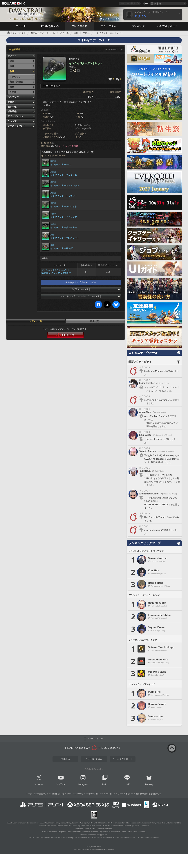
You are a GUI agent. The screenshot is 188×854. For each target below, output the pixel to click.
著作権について (57, 794)
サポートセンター (95, 794)
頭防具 (53, 161)
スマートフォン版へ (96, 739)
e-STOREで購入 (94, 759)
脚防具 (53, 193)
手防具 (53, 182)
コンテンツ (13, 97)
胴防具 (53, 172)
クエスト (12, 102)
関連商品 (65, 759)
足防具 (53, 203)
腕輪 (52, 235)
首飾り (53, 224)
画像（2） (95, 321)
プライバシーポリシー (76, 794)
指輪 (52, 245)
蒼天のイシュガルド (61, 270)
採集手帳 (12, 111)
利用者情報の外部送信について (149, 794)
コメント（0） (36, 321)
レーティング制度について (37, 794)
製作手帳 (12, 106)
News (40, 784)
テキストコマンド (16, 126)
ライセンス (110, 794)
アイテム (12, 56)
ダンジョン (46, 270)
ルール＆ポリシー (125, 794)
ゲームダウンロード (123, 759)
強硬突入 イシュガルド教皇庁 (56, 273)
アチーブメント (15, 116)
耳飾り (53, 214)
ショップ (12, 121)
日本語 (157, 3)
